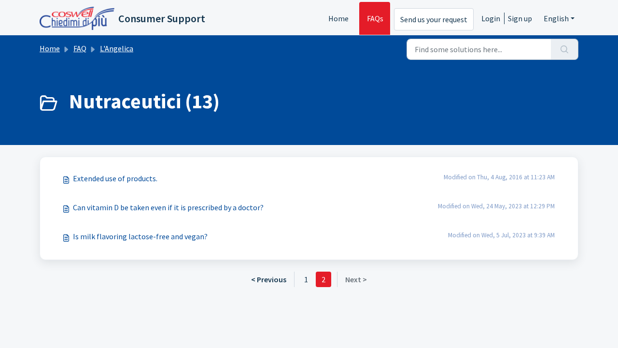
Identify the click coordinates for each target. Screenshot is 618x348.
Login (490, 18)
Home (338, 18)
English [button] (556, 18)
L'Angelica (116, 48)
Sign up (520, 18)
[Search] (564, 49)
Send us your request (433, 19)
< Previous (268, 279)
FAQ (79, 48)
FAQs (375, 18)
